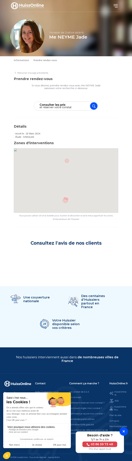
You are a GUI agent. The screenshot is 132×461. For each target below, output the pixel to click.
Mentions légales (118, 426)
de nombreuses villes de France (90, 359)
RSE (117, 401)
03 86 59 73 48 (101, 444)
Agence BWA (54, 457)
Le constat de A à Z (79, 392)
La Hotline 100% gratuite (81, 424)
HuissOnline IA (120, 393)
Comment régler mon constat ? (85, 408)
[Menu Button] (93, 106)
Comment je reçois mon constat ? (86, 413)
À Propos (114, 421)
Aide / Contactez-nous (46, 392)
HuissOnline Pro (120, 408)
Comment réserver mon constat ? (86, 403)
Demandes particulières (81, 419)
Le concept (75, 397)
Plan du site (115, 415)
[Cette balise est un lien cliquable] (17, 383)
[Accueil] (29, 5)
